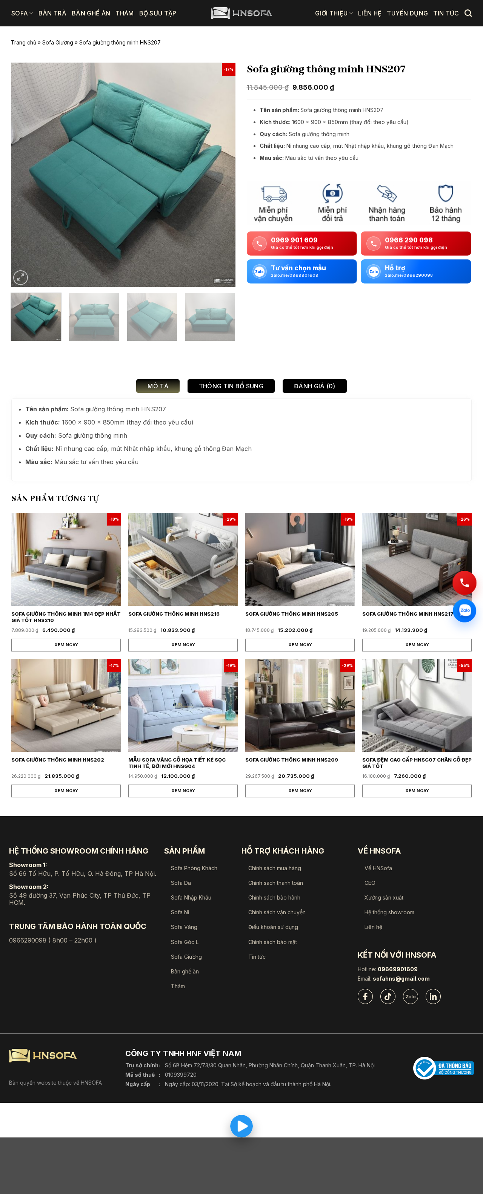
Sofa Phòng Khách (194, 868)
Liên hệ (373, 927)
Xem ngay (66, 644)
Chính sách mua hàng (274, 868)
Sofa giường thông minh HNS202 (57, 760)
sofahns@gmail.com (401, 979)
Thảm (178, 986)
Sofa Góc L (184, 942)
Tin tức (257, 956)
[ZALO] (464, 610)
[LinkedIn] (433, 996)
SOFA (19, 13)
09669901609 (398, 969)
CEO (370, 883)
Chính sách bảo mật (272, 942)
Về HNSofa (378, 868)
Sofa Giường (57, 42)
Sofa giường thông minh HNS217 (408, 614)
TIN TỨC (446, 13)
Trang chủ (23, 42)
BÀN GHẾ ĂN (91, 13)
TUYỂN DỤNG (407, 13)
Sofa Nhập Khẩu (191, 897)
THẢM (124, 13)
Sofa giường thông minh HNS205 (291, 614)
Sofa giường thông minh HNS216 (174, 614)
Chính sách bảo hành (274, 897)
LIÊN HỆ (369, 13)
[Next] (221, 174)
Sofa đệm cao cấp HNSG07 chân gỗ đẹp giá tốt (417, 763)
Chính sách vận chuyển (277, 912)
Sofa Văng (184, 927)
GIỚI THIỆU (331, 13)
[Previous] (25, 174)
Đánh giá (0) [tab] (314, 386)
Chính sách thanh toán (275, 883)
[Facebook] (365, 996)
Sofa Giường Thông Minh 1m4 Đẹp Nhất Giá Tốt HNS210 (66, 617)
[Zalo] (410, 996)
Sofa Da (181, 883)
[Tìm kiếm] (468, 13)
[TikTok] (387, 996)
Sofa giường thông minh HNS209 (291, 760)
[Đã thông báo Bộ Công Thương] (443, 1068)
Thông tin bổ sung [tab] (231, 386)
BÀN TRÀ (52, 13)
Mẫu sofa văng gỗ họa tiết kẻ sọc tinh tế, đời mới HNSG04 (177, 763)
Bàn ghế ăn (185, 971)
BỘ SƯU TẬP (158, 13)
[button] (20, 277)
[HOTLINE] (464, 583)
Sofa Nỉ (180, 912)
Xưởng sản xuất (384, 897)
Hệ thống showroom (389, 912)
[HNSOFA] (241, 13)
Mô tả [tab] (158, 386)
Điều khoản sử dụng (273, 927)
